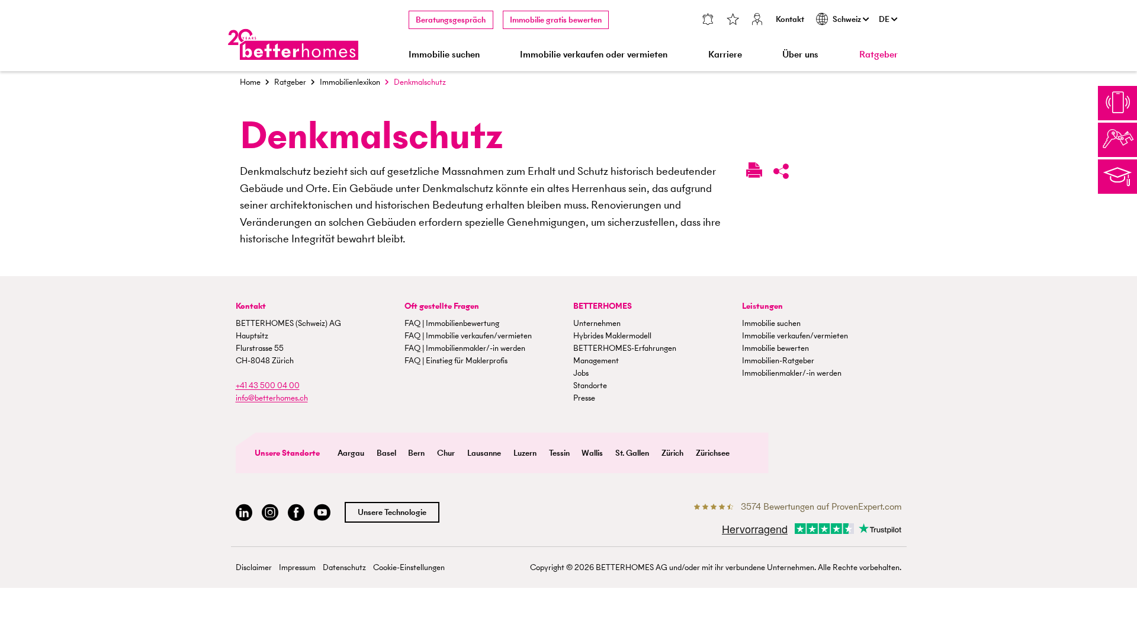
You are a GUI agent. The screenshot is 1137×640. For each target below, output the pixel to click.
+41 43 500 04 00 (268, 385)
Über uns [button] (800, 54)
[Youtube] (322, 512)
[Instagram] (270, 512)
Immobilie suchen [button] (444, 54)
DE (885, 19)
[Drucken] (754, 172)
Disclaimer (254, 567)
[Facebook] (296, 512)
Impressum (297, 567)
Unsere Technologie (392, 512)
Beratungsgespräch (451, 19)
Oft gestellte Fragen (441, 306)
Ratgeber (878, 54)
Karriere (725, 54)
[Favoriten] (733, 20)
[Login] (757, 20)
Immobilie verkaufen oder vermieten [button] (593, 54)
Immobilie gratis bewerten (556, 19)
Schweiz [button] (848, 19)
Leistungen (762, 306)
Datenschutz (344, 567)
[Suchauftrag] (707, 20)
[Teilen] (781, 173)
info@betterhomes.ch (272, 398)
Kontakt (790, 19)
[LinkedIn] (244, 512)
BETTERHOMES (602, 306)
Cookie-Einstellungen (409, 567)
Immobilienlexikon (350, 82)
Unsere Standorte (287, 453)
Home (250, 82)
